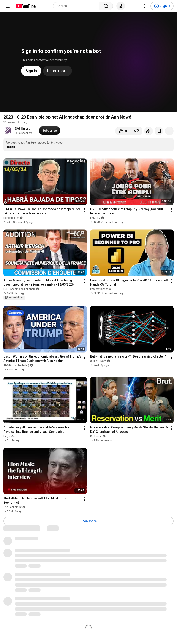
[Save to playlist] (159, 131)
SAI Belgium (24, 128)
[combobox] (77, 6)
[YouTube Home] (25, 6)
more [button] (11, 146)
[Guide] (7, 6)
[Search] (106, 6)
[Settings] (144, 6)
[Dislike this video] (136, 131)
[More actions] (169, 131)
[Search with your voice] (120, 6)
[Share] (148, 131)
